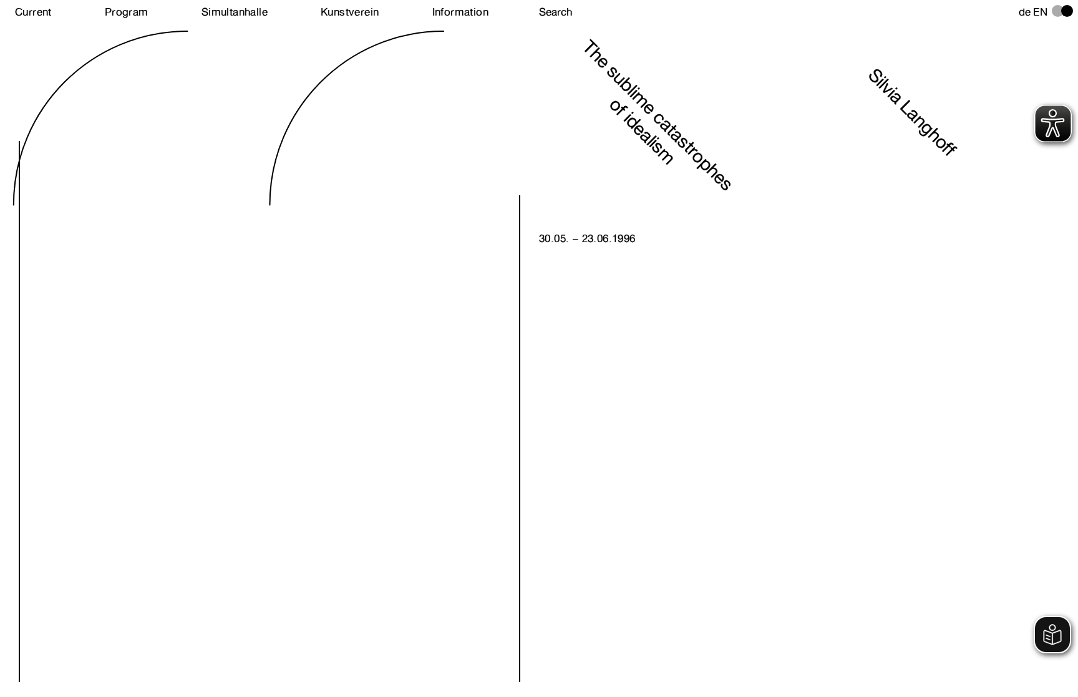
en (1040, 12)
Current (33, 12)
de (1025, 12)
